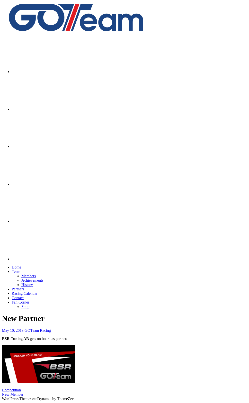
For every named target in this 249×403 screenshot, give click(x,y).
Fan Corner (20, 302)
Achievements (32, 280)
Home (16, 267)
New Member (12, 394)
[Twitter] (48, 146)
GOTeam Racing (38, 330)
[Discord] (48, 259)
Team (16, 271)
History (27, 285)
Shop (25, 306)
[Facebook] (48, 109)
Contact (18, 298)
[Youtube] (48, 184)
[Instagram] (48, 72)
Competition (11, 390)
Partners (18, 289)
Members (28, 276)
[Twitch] (48, 221)
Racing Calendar (24, 293)
